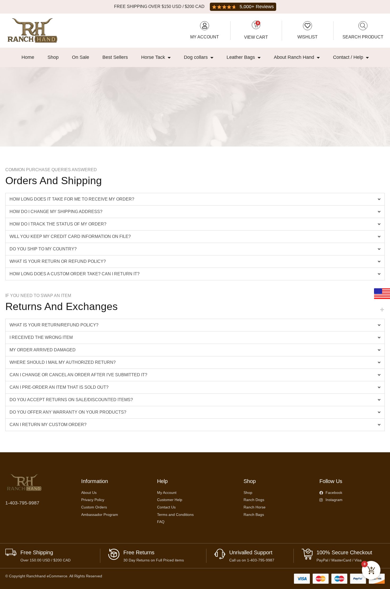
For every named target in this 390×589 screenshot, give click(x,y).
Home (27, 57)
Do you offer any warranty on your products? (68, 412)
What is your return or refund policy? (58, 261)
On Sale (80, 57)
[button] (195, 199)
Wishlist (307, 37)
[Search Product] (362, 25)
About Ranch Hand (294, 57)
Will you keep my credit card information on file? (70, 236)
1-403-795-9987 (22, 503)
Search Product (363, 37)
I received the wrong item (41, 337)
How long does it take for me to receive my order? (72, 199)
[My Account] (204, 25)
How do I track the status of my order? (58, 224)
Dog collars (196, 57)
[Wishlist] (307, 25)
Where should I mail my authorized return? (63, 362)
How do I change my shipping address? (56, 211)
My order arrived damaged (43, 350)
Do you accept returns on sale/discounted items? (71, 399)
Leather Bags (241, 57)
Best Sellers (115, 57)
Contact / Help (348, 57)
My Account (204, 37)
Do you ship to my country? (43, 249)
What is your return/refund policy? (54, 325)
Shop (53, 57)
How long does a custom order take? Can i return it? (75, 274)
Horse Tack (153, 57)
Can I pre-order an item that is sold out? (59, 387)
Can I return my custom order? (48, 424)
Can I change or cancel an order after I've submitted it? (78, 375)
